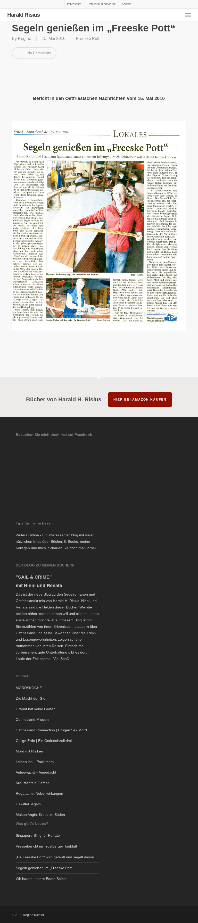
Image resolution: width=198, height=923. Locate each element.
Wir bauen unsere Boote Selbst (41, 879)
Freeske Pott (87, 38)
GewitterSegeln (28, 804)
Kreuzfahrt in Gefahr (32, 783)
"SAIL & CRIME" (34, 577)
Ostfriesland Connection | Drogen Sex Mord (51, 730)
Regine (24, 38)
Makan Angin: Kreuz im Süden (40, 814)
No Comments (38, 53)
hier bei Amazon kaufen (140, 399)
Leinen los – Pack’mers (35, 762)
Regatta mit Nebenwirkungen (39, 793)
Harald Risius (23, 15)
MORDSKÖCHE (29, 688)
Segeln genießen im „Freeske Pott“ (44, 868)
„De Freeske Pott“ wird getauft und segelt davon (55, 857)
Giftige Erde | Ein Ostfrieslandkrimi (44, 741)
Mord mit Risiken (29, 751)
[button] (188, 15)
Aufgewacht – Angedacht (36, 772)
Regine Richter (33, 915)
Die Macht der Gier (31, 698)
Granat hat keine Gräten (35, 709)
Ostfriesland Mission (32, 719)
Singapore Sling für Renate (38, 835)
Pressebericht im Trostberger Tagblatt (46, 846)
